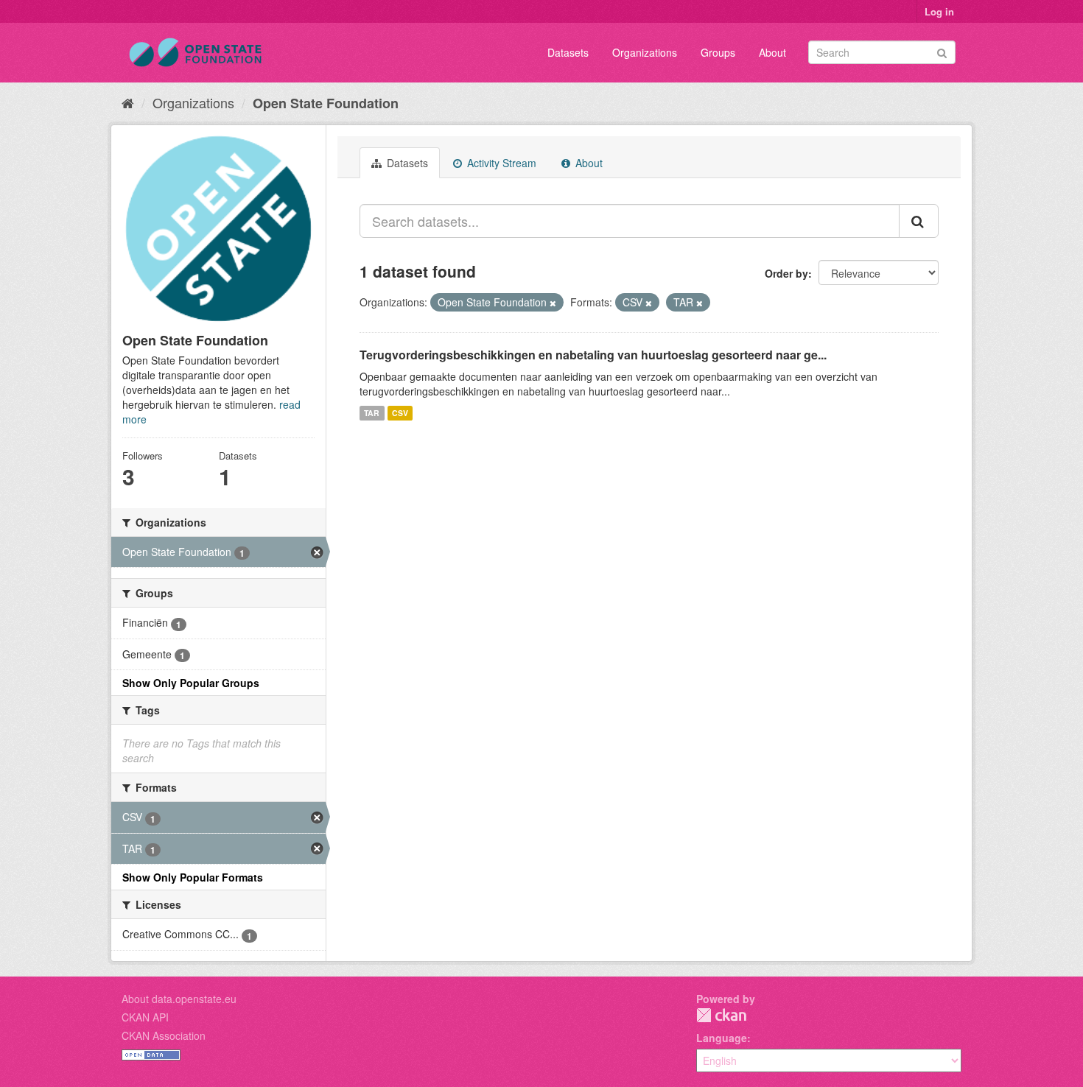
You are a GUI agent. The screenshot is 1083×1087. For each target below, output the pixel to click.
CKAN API (145, 1017)
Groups (718, 52)
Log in (939, 11)
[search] (919, 221)
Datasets (568, 52)
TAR (371, 412)
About (772, 52)
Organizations (644, 52)
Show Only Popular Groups (190, 682)
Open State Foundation (326, 103)
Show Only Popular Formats (192, 877)
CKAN (721, 1015)
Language (721, 1037)
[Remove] (553, 303)
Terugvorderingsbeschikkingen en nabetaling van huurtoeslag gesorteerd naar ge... (593, 354)
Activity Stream (500, 162)
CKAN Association (164, 1035)
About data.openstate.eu (179, 998)
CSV (400, 412)
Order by (786, 273)
